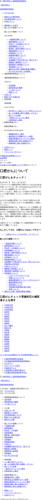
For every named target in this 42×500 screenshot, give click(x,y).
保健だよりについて (16, 278)
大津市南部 (8, 310)
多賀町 (6, 344)
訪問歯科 (7, 439)
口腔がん (7, 444)
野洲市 (6, 319)
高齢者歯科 (8, 437)
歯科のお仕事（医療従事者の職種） (22, 69)
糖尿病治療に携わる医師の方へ (21, 141)
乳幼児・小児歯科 (11, 430)
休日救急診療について (13, 19)
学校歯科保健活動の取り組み (20, 287)
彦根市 (6, 335)
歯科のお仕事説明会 (12, 17)
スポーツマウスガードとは (19, 275)
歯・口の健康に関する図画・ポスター (23, 113)
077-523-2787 (10, 391)
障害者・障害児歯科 (12, 435)
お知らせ (7, 95)
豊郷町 (6, 339)
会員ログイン (9, 21)
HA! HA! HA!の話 (11, 455)
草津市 (6, 312)
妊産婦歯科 (8, 433)
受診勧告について (15, 285)
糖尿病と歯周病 (10, 449)
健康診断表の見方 (15, 282)
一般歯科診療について (17, 39)
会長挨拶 (12, 85)
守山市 (6, 314)
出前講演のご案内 (15, 120)
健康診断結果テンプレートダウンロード (24, 280)
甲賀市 (6, 321)
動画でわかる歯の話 (12, 97)
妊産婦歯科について (16, 46)
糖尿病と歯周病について (18, 62)
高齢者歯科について (16, 51)
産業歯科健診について (17, 55)
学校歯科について (15, 67)
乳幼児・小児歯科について (19, 44)
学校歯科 (7, 453)
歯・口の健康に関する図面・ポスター (19, 464)
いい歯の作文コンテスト (13, 462)
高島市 (6, 351)
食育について (14, 289)
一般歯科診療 (9, 426)
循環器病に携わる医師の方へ (20, 143)
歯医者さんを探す (11, 25)
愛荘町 (6, 337)
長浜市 (6, 346)
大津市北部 (8, 305)
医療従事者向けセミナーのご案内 (21, 139)
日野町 (6, 330)
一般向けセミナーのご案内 (19, 118)
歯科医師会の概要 (15, 88)
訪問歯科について (15, 53)
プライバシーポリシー (13, 152)
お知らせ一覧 (9, 410)
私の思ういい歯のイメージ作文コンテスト (25, 111)
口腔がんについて (15, 58)
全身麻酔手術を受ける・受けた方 (17, 446)
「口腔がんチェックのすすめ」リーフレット (21, 234)
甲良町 (6, 342)
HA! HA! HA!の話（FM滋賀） (20, 71)
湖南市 (6, 323)
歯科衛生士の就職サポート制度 (21, 136)
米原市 (6, 348)
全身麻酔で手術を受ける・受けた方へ (23, 60)
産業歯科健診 (9, 442)
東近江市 (7, 328)
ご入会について (15, 90)
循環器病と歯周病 (11, 451)
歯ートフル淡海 (15, 115)
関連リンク (13, 92)
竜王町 (6, 332)
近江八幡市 (8, 326)
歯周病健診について (16, 42)
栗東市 (6, 316)
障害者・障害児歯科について (20, 48)
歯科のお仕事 (9, 419)
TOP (1, 165)
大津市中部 (8, 307)
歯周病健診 (8, 428)
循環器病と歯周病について (19, 64)
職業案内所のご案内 (16, 134)
